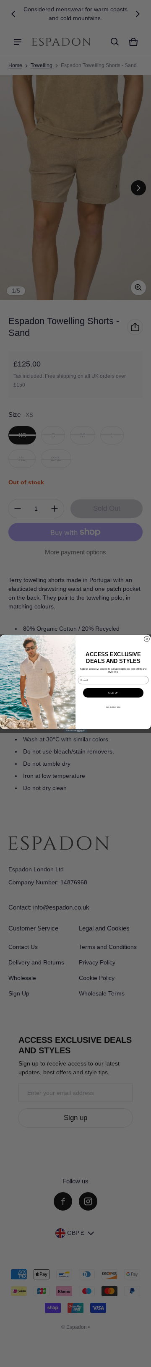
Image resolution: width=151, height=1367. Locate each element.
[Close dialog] (146, 639)
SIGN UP (113, 692)
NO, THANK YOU (113, 707)
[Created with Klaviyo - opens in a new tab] (75, 731)
